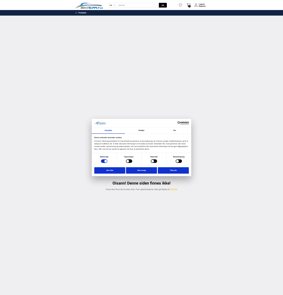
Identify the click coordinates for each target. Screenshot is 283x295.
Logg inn (202, 4)
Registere (202, 6)
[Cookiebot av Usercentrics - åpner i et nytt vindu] (179, 123)
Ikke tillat (109, 170)
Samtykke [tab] (108, 130)
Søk (163, 5)
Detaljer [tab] (142, 130)
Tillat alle (173, 170)
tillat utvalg (141, 170)
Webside (173, 189)
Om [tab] (174, 130)
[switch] (129, 161)
